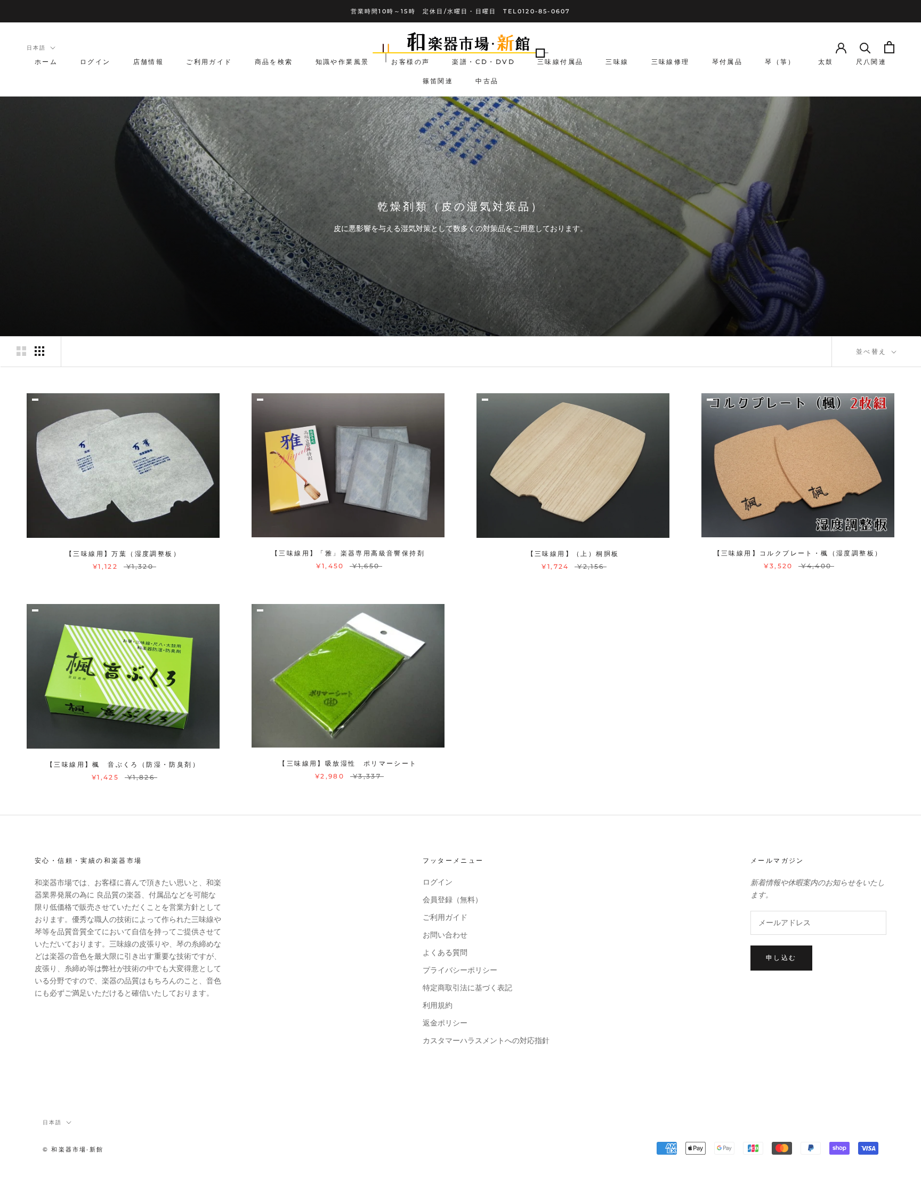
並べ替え (873, 351)
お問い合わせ (445, 935)
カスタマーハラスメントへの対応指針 (486, 1041)
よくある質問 (445, 953)
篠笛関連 (438, 81)
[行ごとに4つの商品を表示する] (39, 351)
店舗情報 (148, 62)
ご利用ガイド (209, 62)
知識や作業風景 (342, 62)
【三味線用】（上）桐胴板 (573, 554)
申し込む (781, 957)
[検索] (865, 47)
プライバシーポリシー (460, 970)
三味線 (616, 62)
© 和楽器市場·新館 (73, 1149)
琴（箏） (780, 62)
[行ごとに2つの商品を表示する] (21, 351)
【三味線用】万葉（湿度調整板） (123, 554)
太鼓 (826, 62)
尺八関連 (871, 62)
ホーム (46, 62)
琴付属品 (727, 62)
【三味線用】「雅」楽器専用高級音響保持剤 (348, 553)
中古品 (486, 81)
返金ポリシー (445, 1023)
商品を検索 (274, 62)
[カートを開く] (889, 47)
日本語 (36, 47)
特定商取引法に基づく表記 (467, 988)
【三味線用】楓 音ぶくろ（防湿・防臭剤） (123, 764)
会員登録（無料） (452, 900)
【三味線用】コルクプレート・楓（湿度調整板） (798, 553)
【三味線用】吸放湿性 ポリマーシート (348, 763)
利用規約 (438, 1005)
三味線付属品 (560, 62)
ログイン (95, 62)
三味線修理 (670, 62)
